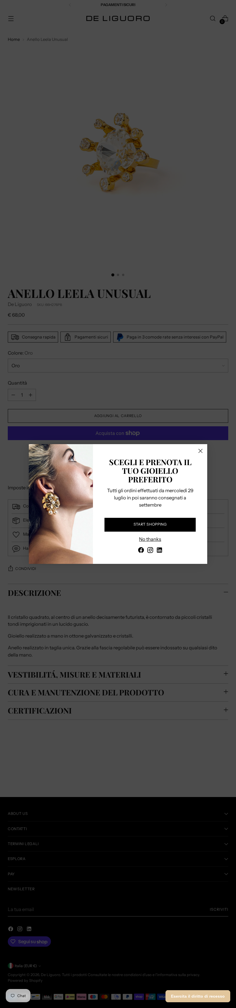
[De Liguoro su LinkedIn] (159, 551)
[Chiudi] (200, 450)
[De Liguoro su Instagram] (150, 551)
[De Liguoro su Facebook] (141, 551)
